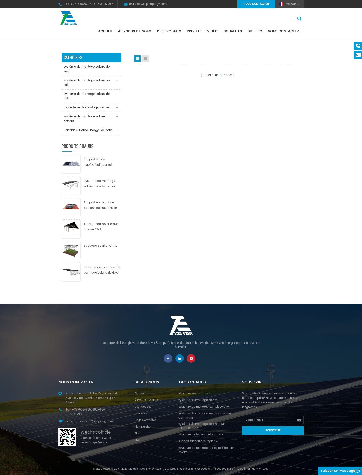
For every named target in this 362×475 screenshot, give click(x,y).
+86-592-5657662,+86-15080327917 (88, 4)
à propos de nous (134, 31)
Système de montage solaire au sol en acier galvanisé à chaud (99, 183)
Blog (137, 433)
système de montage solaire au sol (87, 82)
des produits (142, 407)
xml (137, 440)
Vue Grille (137, 58)
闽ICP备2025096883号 (221, 469)
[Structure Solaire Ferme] (71, 250)
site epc (255, 31)
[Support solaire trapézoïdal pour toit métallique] (71, 164)
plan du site (142, 427)
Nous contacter (256, 4)
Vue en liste (145, 58)
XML (265, 469)
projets (194, 31)
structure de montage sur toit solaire (203, 407)
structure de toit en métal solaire (200, 435)
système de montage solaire (198, 400)
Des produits (169, 31)
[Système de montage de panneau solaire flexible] (71, 272)
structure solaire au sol (194, 393)
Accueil (105, 31)
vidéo (212, 31)
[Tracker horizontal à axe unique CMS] (71, 228)
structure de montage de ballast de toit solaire (205, 450)
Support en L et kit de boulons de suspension (100, 205)
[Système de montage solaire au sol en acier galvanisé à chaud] (71, 185)
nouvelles (232, 31)
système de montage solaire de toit (87, 96)
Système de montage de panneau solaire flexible (102, 270)
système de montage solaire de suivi (87, 69)
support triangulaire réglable (198, 441)
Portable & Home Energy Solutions (88, 130)
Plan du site (253, 469)
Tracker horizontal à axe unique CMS (101, 227)
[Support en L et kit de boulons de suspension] (71, 207)
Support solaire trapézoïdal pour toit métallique (98, 162)
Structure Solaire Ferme (101, 245)
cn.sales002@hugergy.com (148, 4)
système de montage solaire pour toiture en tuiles (201, 426)
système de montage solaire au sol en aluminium (204, 415)
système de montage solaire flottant (84, 118)
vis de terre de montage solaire (86, 107)
